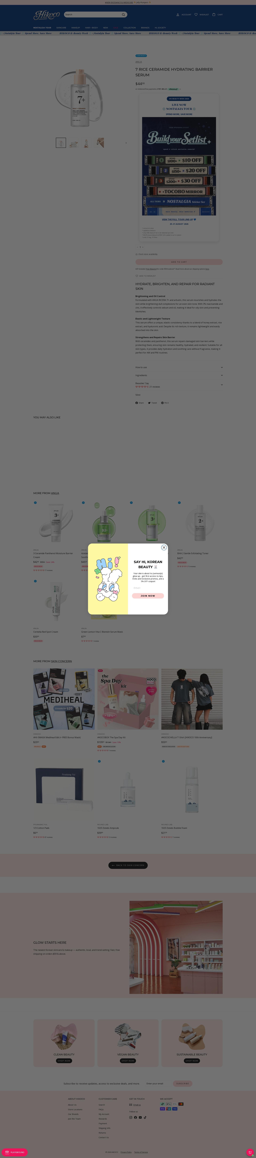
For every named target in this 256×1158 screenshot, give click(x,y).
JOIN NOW (148, 595)
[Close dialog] (164, 547)
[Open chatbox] (250, 1152)
